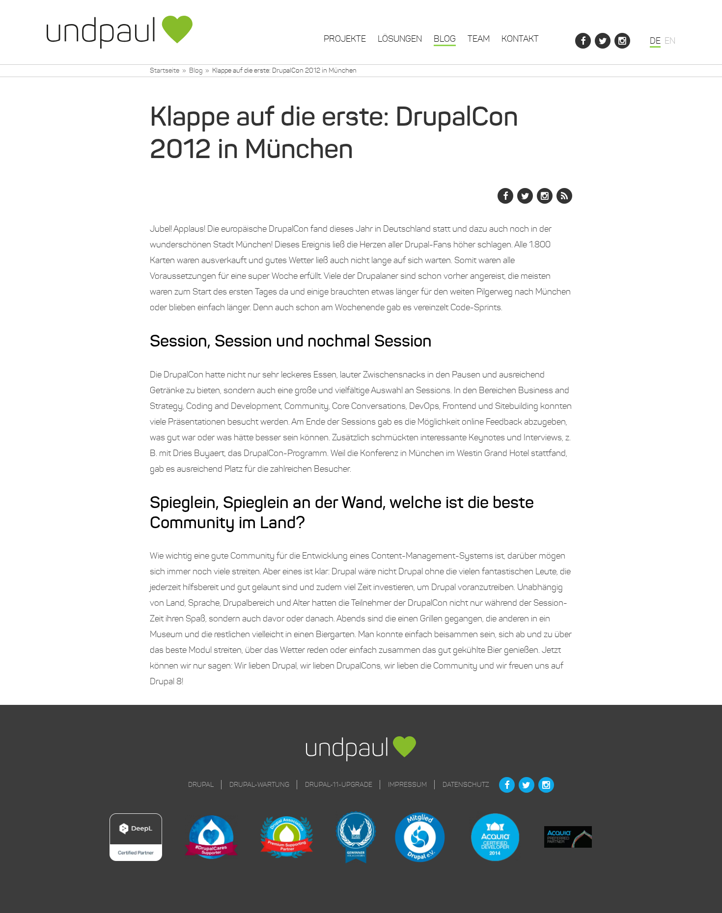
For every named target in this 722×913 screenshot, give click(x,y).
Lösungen (400, 38)
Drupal (201, 784)
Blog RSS (564, 196)
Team (479, 38)
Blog (445, 38)
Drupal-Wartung (259, 784)
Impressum (407, 784)
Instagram (622, 41)
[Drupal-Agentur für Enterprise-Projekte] (120, 32)
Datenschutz (466, 784)
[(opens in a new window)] (147, 838)
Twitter (603, 41)
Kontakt (520, 38)
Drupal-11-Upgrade (338, 784)
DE (655, 40)
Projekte (345, 38)
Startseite (164, 70)
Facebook (583, 41)
